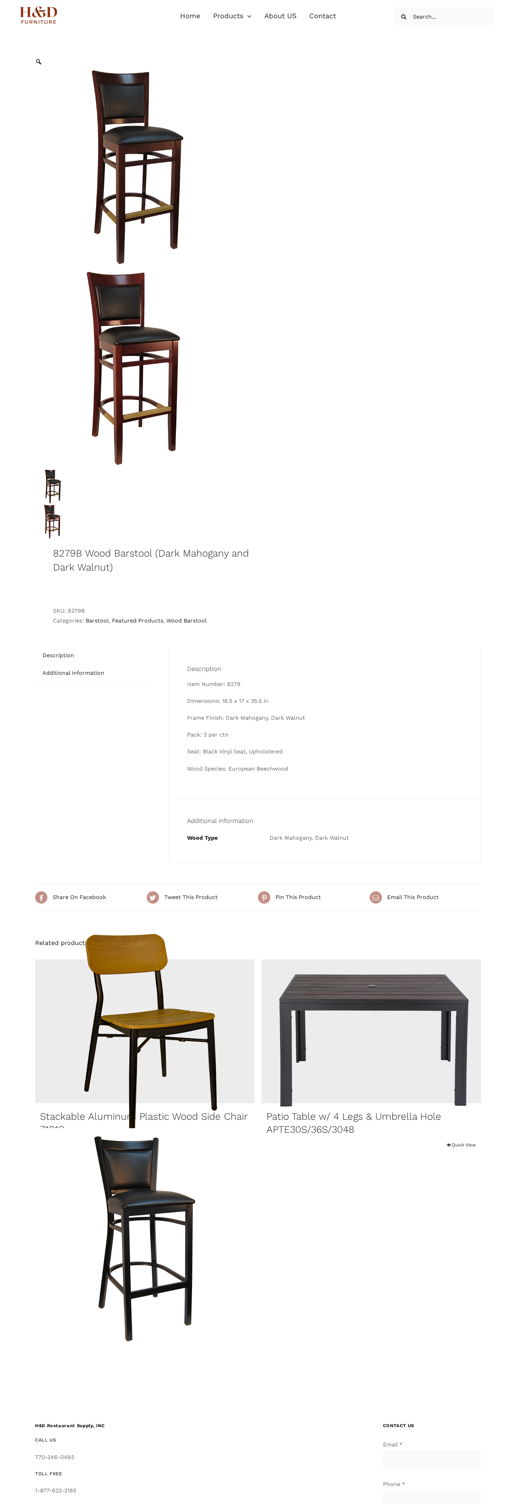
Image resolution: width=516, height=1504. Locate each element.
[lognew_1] (39, 7)
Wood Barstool (186, 620)
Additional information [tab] (73, 673)
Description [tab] (58, 655)
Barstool (97, 620)
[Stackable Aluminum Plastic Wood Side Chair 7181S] (144, 1031)
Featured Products (137, 620)
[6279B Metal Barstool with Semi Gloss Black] (144, 1238)
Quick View (464, 1144)
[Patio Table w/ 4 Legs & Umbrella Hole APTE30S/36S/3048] (371, 1031)
